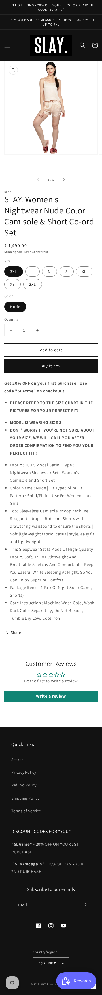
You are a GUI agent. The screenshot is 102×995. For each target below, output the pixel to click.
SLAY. (43, 984)
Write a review (51, 696)
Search (17, 759)
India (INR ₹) (47, 963)
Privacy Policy (23, 772)
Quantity (11, 319)
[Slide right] (64, 180)
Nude (15, 306)
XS (12, 284)
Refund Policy (24, 785)
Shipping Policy (25, 798)
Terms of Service (26, 810)
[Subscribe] (84, 904)
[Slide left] (38, 180)
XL (84, 271)
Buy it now (51, 366)
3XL (13, 271)
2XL (32, 284)
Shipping (10, 252)
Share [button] (16, 632)
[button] (7, 45)
